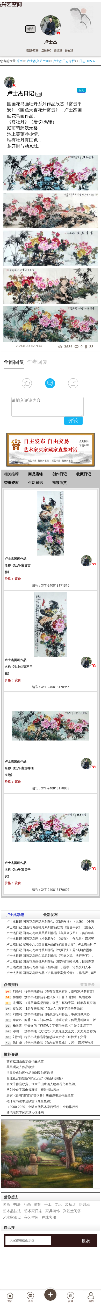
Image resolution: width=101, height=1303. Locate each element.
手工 (48, 1204)
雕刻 (37, 1204)
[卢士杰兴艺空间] (9, 82)
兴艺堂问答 (72, 1210)
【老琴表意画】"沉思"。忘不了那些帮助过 (53, 1008)
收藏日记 (83, 473)
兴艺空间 (31, 1217)
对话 (30, 29)
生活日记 (35, 482)
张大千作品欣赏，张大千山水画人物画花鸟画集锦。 (42, 1084)
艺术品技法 (12, 1210)
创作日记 (59, 473)
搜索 (86, 1240)
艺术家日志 (33, 1210)
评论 (73, 420)
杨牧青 (17, 1025)
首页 (19, 61)
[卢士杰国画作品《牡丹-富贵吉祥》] (50, 523)
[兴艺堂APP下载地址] (50, 448)
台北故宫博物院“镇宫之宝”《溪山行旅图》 (35, 1078)
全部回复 (14, 361)
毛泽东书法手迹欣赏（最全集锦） (29, 1101)
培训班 (84, 1204)
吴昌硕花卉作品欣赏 (20, 1067)
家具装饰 (52, 1210)
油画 (27, 1204)
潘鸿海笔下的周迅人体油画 (25, 1112)
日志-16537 (87, 61)
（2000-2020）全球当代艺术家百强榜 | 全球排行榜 (42, 1107)
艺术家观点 (12, 1217)
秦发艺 (17, 1008)
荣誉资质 (11, 482)
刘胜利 (17, 991)
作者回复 (37, 361)
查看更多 (87, 984)
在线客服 (49, 1217)
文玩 (58, 1204)
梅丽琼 (17, 997)
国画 (6, 1204)
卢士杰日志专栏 (64, 61)
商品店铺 (35, 473)
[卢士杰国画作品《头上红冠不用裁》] (50, 624)
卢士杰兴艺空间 (38, 61)
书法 (16, 1204)
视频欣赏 (59, 482)
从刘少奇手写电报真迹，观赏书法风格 (32, 1089)
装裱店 (70, 1204)
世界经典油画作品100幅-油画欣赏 (29, 1072)
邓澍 (16, 1031)
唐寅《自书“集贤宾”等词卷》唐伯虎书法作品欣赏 (40, 1095)
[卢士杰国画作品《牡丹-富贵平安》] (50, 827)
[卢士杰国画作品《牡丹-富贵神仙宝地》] (50, 725)
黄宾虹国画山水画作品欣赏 (25, 1061)
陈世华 (17, 1042)
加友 (81, 90)
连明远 (17, 1003)
